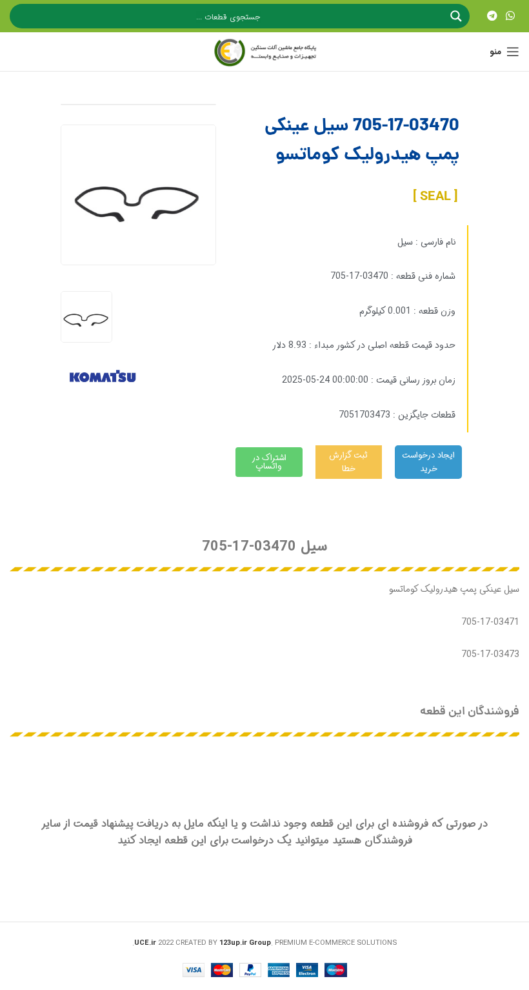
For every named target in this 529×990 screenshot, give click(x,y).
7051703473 (364, 415)
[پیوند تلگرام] (492, 16)
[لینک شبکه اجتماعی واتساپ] (510, 16)
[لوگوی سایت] (264, 52)
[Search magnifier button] (457, 16)
